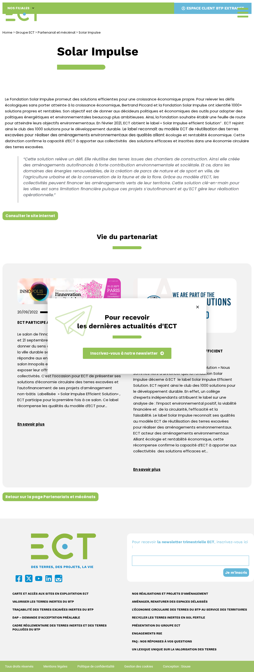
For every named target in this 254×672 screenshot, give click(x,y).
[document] (127, 336)
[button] (197, 307)
